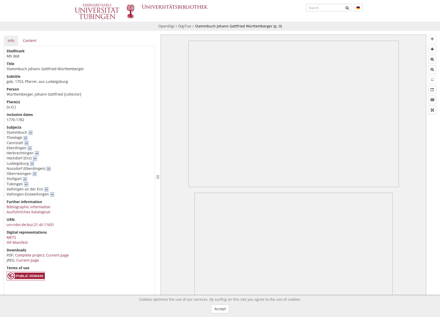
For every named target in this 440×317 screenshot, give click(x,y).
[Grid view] (432, 100)
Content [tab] (29, 40)
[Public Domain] (26, 279)
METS (11, 237)
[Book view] (432, 89)
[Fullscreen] (432, 110)
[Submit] (347, 7)
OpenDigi (166, 26)
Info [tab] (11, 40)
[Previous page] (432, 39)
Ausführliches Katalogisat (28, 211)
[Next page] (432, 49)
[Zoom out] (432, 69)
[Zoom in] (432, 59)
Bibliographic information (28, 206)
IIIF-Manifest (17, 242)
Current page (57, 255)
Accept (220, 308)
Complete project (29, 255)
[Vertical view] (432, 79)
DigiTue (184, 26)
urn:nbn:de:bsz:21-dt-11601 (30, 224)
